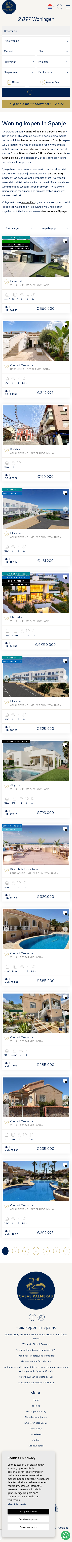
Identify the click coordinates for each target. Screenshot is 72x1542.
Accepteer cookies (29, 1511)
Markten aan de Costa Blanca (36, 1361)
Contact (36, 1440)
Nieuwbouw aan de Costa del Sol (36, 1377)
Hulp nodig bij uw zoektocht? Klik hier (36, 104)
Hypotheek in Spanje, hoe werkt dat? (36, 1355)
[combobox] (37, 41)
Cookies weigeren (28, 1527)
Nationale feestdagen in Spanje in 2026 (36, 1350)
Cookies (63, 1527)
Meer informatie (17, 1504)
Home (36, 1400)
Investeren (36, 1434)
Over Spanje (36, 1428)
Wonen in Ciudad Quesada (36, 1344)
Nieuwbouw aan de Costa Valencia (36, 1382)
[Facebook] (33, 1317)
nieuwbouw (31, 149)
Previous (6, 257)
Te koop (36, 1406)
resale (46, 149)
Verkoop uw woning (36, 1411)
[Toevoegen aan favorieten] (65, 241)
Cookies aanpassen (28, 1519)
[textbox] (37, 41)
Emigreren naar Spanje (36, 1423)
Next (65, 257)
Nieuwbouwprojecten (36, 1417)
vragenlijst (28, 202)
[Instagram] (41, 1317)
